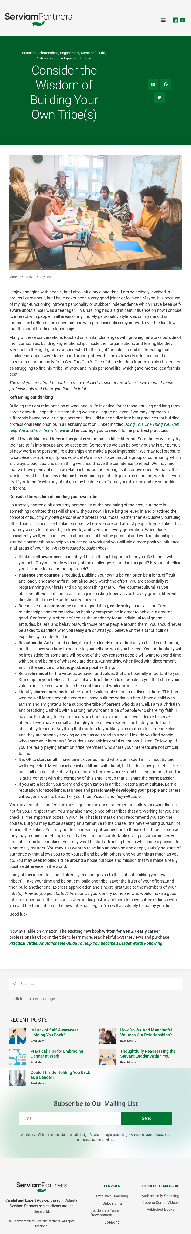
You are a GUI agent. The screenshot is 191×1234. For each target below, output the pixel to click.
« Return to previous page (34, 999)
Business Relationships (40, 53)
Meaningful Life (93, 53)
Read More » (38, 1041)
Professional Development (56, 58)
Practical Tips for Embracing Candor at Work (57, 1054)
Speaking (112, 1222)
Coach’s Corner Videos (160, 1202)
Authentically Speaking (160, 1196)
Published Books (160, 1209)
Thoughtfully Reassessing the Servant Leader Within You (148, 1054)
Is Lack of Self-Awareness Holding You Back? (55, 1033)
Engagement (69, 53)
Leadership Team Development (105, 1212)
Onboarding (112, 1203)
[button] (163, 20)
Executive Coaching (112, 1196)
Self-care (85, 58)
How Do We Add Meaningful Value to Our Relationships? (146, 1033)
